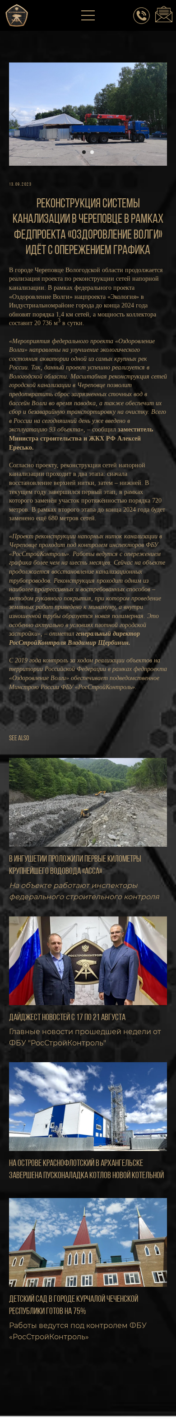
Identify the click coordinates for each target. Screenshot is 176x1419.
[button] (88, 16)
